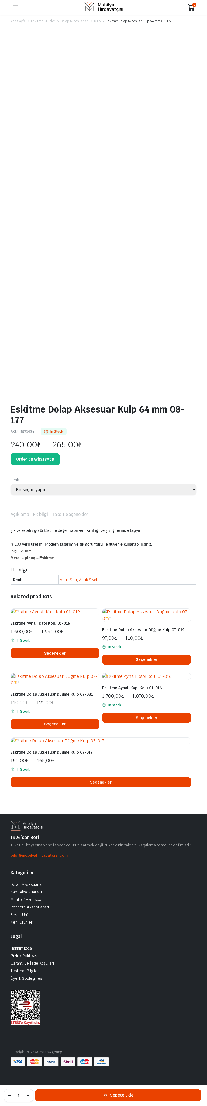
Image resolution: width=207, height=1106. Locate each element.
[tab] (20, 514)
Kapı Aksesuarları (26, 892)
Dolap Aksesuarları (74, 21)
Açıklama (20, 514)
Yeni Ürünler (21, 922)
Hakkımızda (21, 948)
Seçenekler (55, 653)
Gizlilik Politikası (25, 955)
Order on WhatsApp (35, 459)
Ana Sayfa (18, 21)
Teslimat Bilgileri (25, 970)
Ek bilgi (40, 514)
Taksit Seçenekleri (70, 514)
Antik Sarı (68, 579)
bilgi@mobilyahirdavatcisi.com (39, 855)
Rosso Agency (50, 1052)
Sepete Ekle (121, 1095)
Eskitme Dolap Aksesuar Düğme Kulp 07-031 (52, 694)
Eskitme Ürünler (43, 21)
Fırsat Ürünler (23, 914)
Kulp (97, 21)
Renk (15, 480)
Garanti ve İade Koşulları (32, 963)
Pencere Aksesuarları (30, 907)
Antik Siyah (88, 579)
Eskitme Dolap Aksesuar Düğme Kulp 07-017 (51, 752)
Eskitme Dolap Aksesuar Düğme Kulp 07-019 (143, 629)
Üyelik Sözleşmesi (27, 978)
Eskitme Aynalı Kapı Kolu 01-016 (132, 687)
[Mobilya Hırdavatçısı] (103, 7)
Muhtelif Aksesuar (27, 899)
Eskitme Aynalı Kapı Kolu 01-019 (40, 623)
